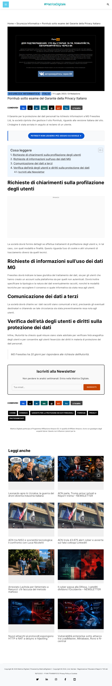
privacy (93, 413)
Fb (23, 108)
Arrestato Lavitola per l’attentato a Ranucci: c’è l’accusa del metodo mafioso (28, 589)
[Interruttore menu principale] (6, 4)
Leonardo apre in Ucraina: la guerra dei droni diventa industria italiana (31, 494)
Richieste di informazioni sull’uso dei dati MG (42, 159)
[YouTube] (74, 679)
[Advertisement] (56, 219)
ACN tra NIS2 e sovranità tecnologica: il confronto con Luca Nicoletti (30, 541)
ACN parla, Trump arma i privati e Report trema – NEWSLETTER (77, 494)
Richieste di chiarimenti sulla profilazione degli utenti (47, 154)
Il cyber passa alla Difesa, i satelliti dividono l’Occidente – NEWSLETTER (79, 588)
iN (37, 108)
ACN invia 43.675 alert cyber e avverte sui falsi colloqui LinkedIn (81, 541)
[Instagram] (56, 679)
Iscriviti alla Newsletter (31, 171)
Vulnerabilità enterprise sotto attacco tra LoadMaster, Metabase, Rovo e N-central (80, 638)
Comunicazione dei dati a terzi (33, 163)
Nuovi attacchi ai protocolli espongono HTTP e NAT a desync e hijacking (31, 637)
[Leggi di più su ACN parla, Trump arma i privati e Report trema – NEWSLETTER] (81, 469)
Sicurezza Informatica (27, 23)
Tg (66, 108)
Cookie (12, 413)
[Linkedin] (46, 679)
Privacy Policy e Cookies (68, 673)
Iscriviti (92, 387)
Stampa (77, 108)
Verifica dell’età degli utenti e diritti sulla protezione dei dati (51, 167)
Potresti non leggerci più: (56, 136)
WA (44, 108)
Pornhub (81, 413)
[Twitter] (37, 679)
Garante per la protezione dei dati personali (52, 413)
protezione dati (16, 418)
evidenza (23, 413)
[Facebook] (65, 679)
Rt (58, 108)
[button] (108, 4)
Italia (46, 94)
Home (11, 23)
